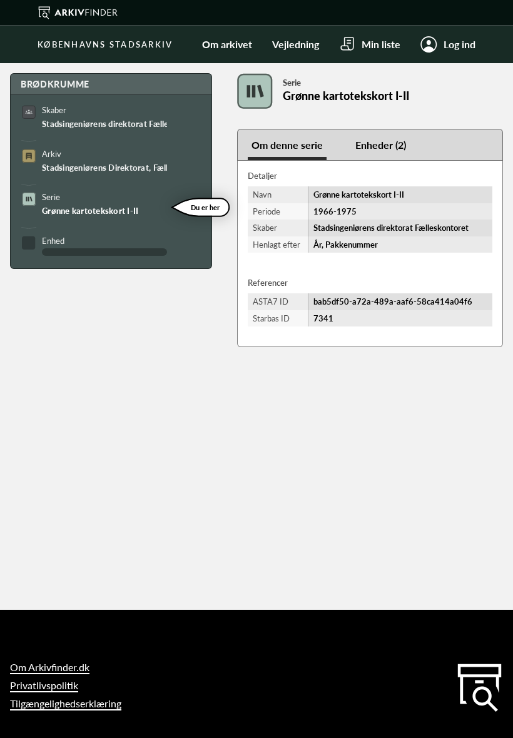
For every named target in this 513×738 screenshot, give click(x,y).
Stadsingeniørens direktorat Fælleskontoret (104, 124)
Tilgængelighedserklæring (65, 703)
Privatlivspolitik (44, 685)
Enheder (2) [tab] (380, 145)
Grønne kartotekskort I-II (90, 211)
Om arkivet (227, 44)
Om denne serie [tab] (287, 145)
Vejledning (295, 44)
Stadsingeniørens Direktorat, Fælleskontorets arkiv (104, 168)
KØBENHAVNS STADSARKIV (105, 44)
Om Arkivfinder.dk (49, 667)
